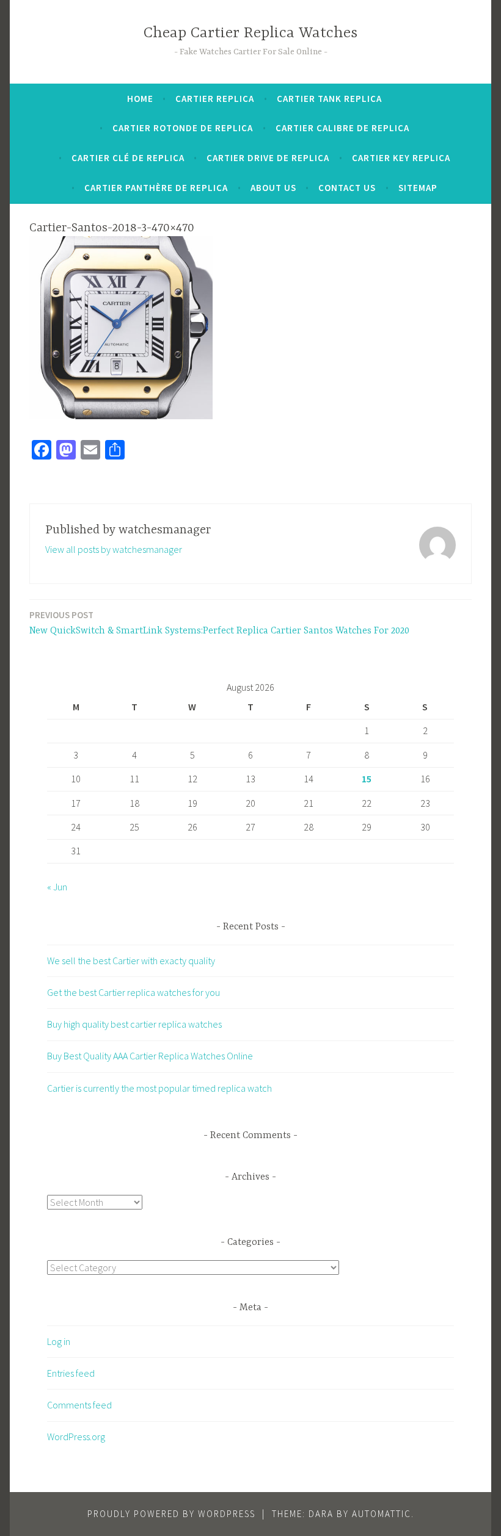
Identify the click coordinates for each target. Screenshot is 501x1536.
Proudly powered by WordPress (171, 1514)
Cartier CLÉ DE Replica (128, 158)
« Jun (57, 887)
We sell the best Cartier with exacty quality (131, 960)
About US (273, 187)
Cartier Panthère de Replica (156, 187)
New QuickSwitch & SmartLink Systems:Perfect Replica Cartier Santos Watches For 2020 (219, 622)
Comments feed (79, 1405)
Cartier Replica (214, 98)
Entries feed (71, 1373)
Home (140, 98)
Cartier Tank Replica (329, 98)
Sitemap (417, 187)
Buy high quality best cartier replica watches (134, 1024)
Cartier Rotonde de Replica (182, 128)
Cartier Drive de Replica (268, 158)
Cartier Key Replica (401, 158)
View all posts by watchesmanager (113, 549)
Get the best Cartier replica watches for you (133, 992)
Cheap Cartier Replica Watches (250, 33)
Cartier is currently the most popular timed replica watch (159, 1088)
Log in (58, 1341)
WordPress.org (76, 1436)
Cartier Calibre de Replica (342, 128)
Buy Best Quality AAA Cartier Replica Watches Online (150, 1056)
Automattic (381, 1514)
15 (366, 779)
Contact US (347, 187)
